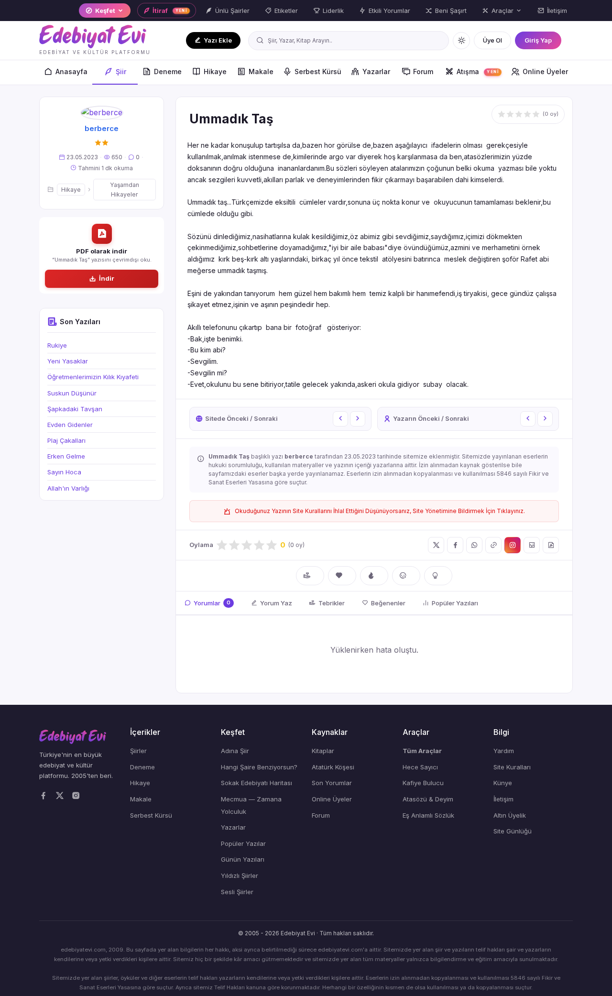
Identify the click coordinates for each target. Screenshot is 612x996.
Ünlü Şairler (232, 10)
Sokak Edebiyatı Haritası (256, 783)
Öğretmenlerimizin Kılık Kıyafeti (93, 377)
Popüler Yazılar (243, 843)
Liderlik (333, 10)
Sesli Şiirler (237, 892)
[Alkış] (310, 575)
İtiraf (170, 10)
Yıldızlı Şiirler (239, 875)
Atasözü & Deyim (428, 799)
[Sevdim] (342, 575)
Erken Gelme (66, 456)
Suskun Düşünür (72, 393)
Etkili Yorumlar (389, 10)
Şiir (121, 71)
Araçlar (503, 10)
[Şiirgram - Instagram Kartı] (512, 545)
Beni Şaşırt (451, 10)
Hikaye (215, 71)
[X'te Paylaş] (436, 545)
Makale (261, 71)
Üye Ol (492, 40)
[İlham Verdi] (438, 575)
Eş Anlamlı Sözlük (428, 815)
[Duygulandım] (406, 575)
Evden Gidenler (70, 424)
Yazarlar (376, 71)
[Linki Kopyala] (493, 545)
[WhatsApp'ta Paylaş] (474, 545)
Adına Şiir (235, 751)
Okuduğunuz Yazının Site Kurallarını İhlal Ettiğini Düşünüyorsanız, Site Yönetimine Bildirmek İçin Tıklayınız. (380, 510)
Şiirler (138, 751)
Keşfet (105, 10)
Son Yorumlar (332, 783)
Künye (502, 783)
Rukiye (57, 345)
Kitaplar (323, 751)
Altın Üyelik (509, 815)
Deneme (168, 71)
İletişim (557, 10)
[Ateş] (374, 575)
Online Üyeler (545, 71)
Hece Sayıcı (420, 767)
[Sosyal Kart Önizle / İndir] (532, 545)
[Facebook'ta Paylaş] (455, 545)
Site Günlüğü (512, 831)
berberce (102, 128)
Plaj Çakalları (66, 440)
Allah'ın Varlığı (68, 488)
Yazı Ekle (218, 40)
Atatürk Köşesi (333, 767)
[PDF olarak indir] (551, 545)
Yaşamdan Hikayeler (124, 189)
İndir (106, 278)
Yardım (503, 751)
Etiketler (286, 10)
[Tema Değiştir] (461, 40)
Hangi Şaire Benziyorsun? (259, 767)
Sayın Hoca (64, 472)
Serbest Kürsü (318, 71)
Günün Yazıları (242, 859)
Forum (423, 71)
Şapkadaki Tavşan (74, 409)
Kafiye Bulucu (423, 783)
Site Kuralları (512, 767)
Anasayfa (71, 71)
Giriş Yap (538, 40)
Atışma (478, 71)
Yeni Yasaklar (67, 361)
